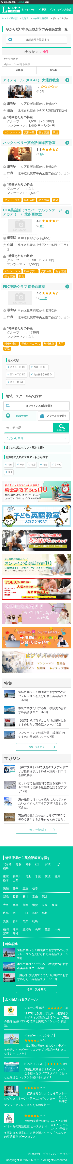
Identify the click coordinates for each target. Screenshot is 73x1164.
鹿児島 (27, 929)
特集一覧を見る (36, 746)
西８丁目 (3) (40, 367)
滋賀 (35, 905)
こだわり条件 (14, 438)
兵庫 (15, 905)
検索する (61, 430)
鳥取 (35, 913)
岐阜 (35, 888)
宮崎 (6, 933)
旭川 (10, 472)
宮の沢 (58, 464)
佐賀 (47, 929)
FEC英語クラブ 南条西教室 (24, 286)
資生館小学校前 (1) (43, 374)
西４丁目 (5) (16, 381)
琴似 (22, 464)
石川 (25, 896)
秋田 (38, 864)
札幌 (10, 464)
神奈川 (17, 876)
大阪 (6, 905)
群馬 (57, 876)
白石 (45, 464)
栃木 (6, 880)
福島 (6, 868)
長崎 (38, 929)
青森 (18, 864)
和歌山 (56, 905)
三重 (25, 888)
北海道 (7, 864)
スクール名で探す (57, 415)
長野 (15, 896)
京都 (25, 905)
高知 (25, 921)
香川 (15, 921)
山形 (57, 864)
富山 (35, 896)
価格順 (19, 70)
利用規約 (34, 1154)
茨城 (47, 876)
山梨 (15, 880)
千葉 (38, 876)
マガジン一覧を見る (37, 829)
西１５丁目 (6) (17, 374)
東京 (6, 876)
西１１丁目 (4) (17, 367)
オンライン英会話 (62, 9)
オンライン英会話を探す (39, 405)
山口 (25, 913)
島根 (45, 913)
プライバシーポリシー (57, 1154)
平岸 (33, 464)
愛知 (6, 888)
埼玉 (28, 876)
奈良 (45, 905)
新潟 (6, 896)
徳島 (35, 921)
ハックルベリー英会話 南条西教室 (29, 143)
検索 (44, 9)
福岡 (6, 929)
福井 (45, 896)
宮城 (47, 864)
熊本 (15, 929)
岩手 (28, 864)
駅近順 (54, 70)
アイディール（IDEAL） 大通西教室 (31, 80)
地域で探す (22, 415)
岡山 (15, 913)
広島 (6, 913)
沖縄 (15, 933)
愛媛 (6, 921)
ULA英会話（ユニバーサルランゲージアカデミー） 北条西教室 (32, 212)
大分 (57, 929)
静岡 (15, 888)
